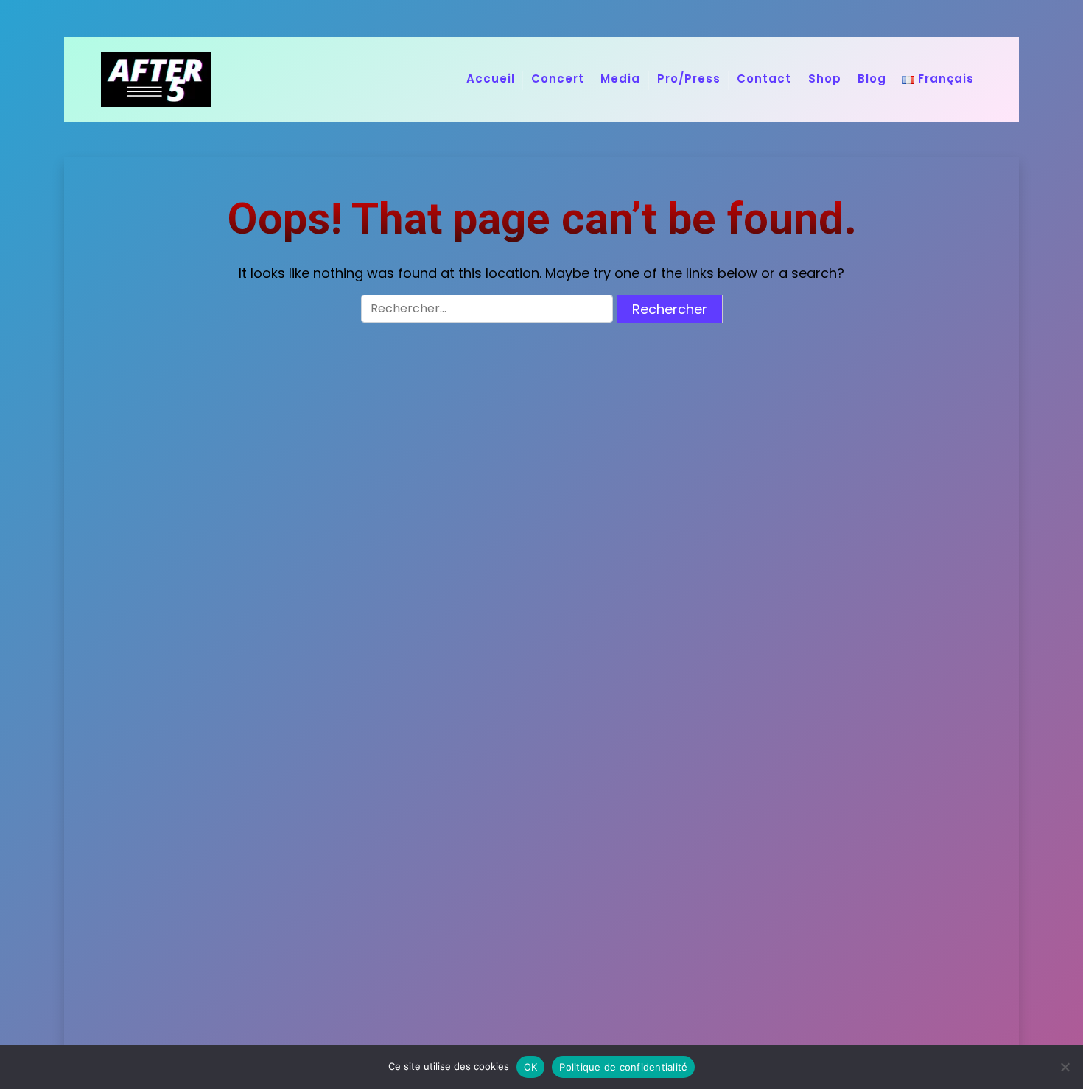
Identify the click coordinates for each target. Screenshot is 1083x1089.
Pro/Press (689, 78)
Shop (824, 78)
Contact (764, 78)
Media (620, 78)
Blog (872, 78)
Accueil (490, 78)
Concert (557, 78)
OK (531, 1067)
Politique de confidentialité (623, 1067)
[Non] (1064, 1067)
